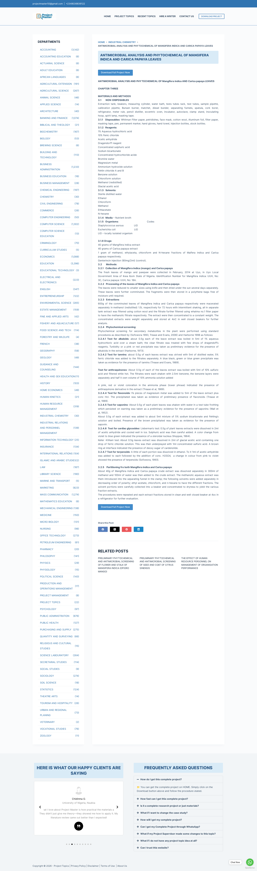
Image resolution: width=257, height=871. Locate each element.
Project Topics (61, 865)
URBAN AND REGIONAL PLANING (53, 712)
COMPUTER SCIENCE (52, 224)
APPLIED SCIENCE (50, 104)
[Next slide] (117, 807)
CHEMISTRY (47, 196)
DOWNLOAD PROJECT (211, 16)
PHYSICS (45, 562)
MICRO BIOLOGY (49, 521)
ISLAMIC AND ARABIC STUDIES (58, 460)
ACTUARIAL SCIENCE (52, 63)
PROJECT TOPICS (124, 16)
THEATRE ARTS (49, 696)
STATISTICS (46, 689)
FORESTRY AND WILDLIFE (55, 337)
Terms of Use (108, 865)
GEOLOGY (46, 357)
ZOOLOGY (45, 735)
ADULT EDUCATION (51, 70)
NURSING (45, 528)
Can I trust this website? (154, 847)
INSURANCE (47, 446)
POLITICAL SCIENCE (51, 576)
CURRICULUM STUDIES (53, 249)
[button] (66, 844)
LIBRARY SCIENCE (50, 473)
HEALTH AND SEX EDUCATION (57, 376)
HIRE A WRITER (167, 16)
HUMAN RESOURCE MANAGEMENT (51, 406)
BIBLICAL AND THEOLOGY (55, 124)
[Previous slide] (40, 807)
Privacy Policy (78, 865)
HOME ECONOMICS (51, 390)
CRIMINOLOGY (48, 242)
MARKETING (47, 487)
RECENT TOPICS (147, 16)
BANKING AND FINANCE (54, 117)
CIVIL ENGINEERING (51, 203)
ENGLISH (45, 289)
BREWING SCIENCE (51, 145)
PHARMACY (46, 549)
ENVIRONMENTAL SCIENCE (55, 302)
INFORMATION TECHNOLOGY (57, 439)
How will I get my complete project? (161, 819)
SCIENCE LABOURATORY (54, 655)
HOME (107, 16)
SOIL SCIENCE (48, 682)
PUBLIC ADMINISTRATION (54, 615)
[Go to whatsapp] (250, 862)
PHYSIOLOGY (47, 569)
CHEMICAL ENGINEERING (54, 189)
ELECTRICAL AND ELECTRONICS (50, 280)
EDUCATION (47, 263)
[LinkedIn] (138, 529)
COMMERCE (47, 210)
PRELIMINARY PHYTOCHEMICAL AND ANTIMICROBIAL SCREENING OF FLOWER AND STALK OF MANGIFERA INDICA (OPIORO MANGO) (116, 565)
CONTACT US (186, 16)
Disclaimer (93, 865)
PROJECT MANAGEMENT (54, 595)
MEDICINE (46, 515)
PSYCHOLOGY (48, 609)
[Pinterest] (126, 529)
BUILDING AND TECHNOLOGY (48, 155)
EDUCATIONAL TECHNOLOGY (57, 270)
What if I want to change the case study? (164, 812)
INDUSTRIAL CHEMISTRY (54, 415)
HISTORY (45, 383)
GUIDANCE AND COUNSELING (49, 367)
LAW (42, 467)
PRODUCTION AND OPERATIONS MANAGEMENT (56, 586)
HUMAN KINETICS (50, 396)
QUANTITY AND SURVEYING (56, 636)
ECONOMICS (47, 256)
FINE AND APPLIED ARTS (54, 316)
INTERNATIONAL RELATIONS (56, 453)
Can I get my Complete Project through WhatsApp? (170, 826)
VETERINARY (47, 721)
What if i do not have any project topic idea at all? (168, 840)
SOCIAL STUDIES (49, 668)
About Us (122, 865)
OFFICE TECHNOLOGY (53, 535)
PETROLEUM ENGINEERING (55, 542)
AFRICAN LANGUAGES (53, 76)
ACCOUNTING (48, 49)
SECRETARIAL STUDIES (53, 662)
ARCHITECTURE (49, 111)
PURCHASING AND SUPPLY (55, 629)
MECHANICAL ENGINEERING (56, 508)
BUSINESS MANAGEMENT (54, 183)
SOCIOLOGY (47, 675)
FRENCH (45, 343)
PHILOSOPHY (47, 556)
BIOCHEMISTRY (49, 131)
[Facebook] (103, 529)
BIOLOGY (45, 138)
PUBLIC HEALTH (49, 622)
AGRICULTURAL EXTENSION (56, 83)
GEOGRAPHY (47, 350)
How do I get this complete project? (161, 779)
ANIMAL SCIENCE (50, 97)
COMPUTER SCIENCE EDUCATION (52, 233)
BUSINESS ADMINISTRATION (50, 167)
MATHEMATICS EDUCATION (56, 501)
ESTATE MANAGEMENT (53, 309)
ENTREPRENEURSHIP (52, 295)
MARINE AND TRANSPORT (55, 480)
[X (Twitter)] (115, 529)
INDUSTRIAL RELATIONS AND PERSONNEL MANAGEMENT (54, 427)
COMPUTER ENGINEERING (55, 217)
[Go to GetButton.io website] (250, 868)
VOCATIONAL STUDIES (53, 728)
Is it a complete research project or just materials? (169, 805)
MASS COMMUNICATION (54, 494)
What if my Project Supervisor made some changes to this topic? (178, 833)
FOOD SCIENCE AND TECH (55, 330)
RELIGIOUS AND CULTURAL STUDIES (55, 646)
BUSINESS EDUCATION (53, 176)
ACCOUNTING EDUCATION (55, 56)
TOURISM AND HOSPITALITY (56, 703)
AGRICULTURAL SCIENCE (54, 90)
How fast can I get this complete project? (164, 798)
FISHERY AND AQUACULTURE (57, 323)
